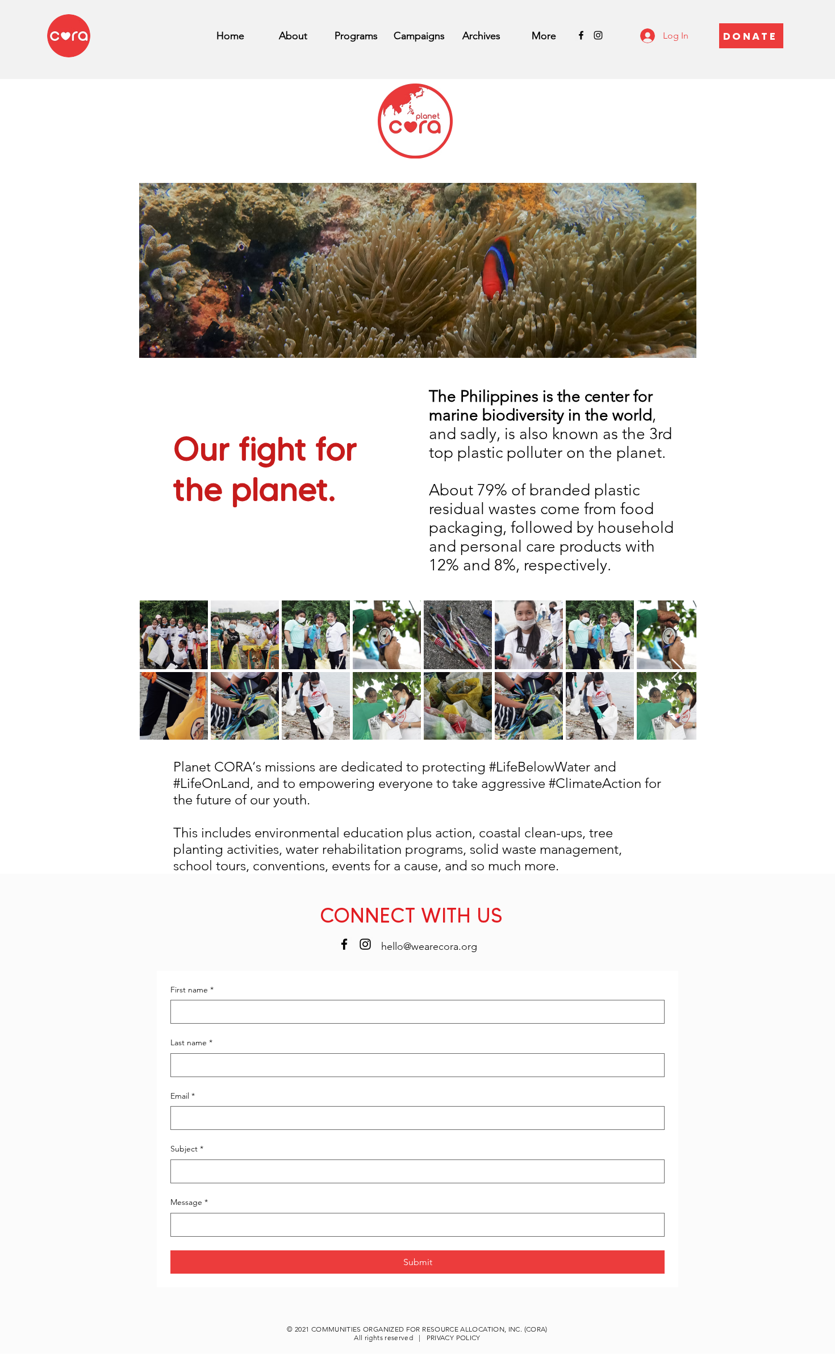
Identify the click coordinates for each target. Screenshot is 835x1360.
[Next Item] (676, 669)
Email (182, 1096)
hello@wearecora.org (429, 946)
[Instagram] (598, 35)
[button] (356, 35)
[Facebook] (581, 35)
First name (192, 989)
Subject (186, 1149)
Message (189, 1202)
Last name (191, 1042)
